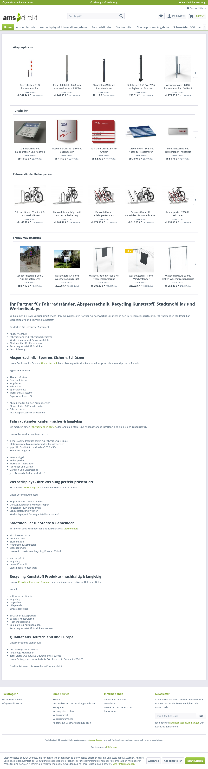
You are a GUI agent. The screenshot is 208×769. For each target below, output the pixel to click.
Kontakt (57, 699)
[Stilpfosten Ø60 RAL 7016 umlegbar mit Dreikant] (141, 68)
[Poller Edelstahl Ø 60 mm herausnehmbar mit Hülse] (67, 68)
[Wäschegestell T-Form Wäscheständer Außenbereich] (141, 259)
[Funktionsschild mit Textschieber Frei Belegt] (178, 132)
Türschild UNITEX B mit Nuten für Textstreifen (141, 150)
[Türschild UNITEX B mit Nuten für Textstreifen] (141, 132)
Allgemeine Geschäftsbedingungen (72, 722)
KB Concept (111, 747)
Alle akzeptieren (173, 760)
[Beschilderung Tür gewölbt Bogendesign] (67, 132)
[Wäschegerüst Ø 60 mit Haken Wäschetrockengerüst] (178, 259)
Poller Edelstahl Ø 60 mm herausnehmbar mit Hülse (67, 86)
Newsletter (110, 703)
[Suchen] (121, 16)
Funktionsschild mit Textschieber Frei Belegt (178, 150)
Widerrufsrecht (61, 715)
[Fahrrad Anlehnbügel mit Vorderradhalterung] (67, 195)
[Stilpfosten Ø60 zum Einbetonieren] (104, 68)
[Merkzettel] (161, 16)
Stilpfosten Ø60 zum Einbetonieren (104, 86)
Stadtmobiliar (69, 528)
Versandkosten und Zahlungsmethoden (74, 703)
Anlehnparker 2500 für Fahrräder (178, 214)
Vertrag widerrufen (63, 711)
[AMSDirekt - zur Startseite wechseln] (20, 17)
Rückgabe (58, 707)
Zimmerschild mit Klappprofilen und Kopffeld (30, 150)
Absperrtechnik (49, 363)
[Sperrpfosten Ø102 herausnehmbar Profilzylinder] (30, 68)
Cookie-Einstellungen (115, 699)
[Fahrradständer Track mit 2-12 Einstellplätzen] (30, 195)
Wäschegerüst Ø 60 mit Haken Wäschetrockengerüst (178, 277)
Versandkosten (96, 740)
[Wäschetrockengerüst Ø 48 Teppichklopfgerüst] (104, 259)
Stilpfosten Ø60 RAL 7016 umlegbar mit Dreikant (141, 86)
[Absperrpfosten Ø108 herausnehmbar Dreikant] (178, 68)
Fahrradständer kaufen (43, 426)
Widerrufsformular (63, 718)
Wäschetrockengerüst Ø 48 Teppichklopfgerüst (104, 277)
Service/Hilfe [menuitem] (196, 8)
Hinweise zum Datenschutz (119, 707)
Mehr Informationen (124, 763)
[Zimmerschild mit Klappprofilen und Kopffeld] (30, 132)
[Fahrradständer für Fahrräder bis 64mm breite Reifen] (141, 195)
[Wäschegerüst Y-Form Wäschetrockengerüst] (67, 259)
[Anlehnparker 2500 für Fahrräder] (178, 195)
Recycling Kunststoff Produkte (34, 582)
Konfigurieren (195, 760)
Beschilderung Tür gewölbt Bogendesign (67, 150)
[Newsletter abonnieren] (201, 716)
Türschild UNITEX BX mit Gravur (104, 150)
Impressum (110, 711)
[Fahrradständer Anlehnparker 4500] (104, 195)
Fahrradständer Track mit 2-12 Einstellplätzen (30, 214)
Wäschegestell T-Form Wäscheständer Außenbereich (141, 277)
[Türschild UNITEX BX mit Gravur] (104, 132)
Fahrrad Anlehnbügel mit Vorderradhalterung (67, 214)
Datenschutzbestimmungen (184, 722)
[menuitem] (96, 16)
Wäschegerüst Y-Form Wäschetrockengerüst (67, 277)
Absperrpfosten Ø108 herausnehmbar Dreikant (178, 86)
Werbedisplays (32, 487)
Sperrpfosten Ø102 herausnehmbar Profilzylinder (30, 86)
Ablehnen (153, 760)
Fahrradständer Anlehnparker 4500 (103, 214)
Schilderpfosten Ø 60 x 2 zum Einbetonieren (30, 277)
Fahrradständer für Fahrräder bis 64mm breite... (141, 214)
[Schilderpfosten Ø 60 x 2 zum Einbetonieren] (30, 259)
